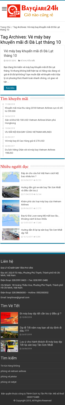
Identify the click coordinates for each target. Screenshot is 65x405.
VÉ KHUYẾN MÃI (27, 61)
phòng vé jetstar (9, 376)
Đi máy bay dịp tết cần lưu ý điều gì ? (40, 313)
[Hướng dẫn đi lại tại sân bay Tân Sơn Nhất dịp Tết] (10, 234)
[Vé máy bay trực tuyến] (33, 10)
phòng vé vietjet (8, 382)
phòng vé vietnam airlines (13, 371)
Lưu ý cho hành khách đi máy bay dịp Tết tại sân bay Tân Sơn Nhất (41, 343)
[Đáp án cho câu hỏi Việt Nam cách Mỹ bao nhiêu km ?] (10, 178)
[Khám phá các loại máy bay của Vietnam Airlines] (10, 206)
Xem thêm (10, 88)
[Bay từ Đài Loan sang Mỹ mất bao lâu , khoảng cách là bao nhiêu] (10, 220)
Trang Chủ (5, 27)
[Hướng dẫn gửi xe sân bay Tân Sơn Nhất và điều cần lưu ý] (10, 192)
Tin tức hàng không (10, 365)
